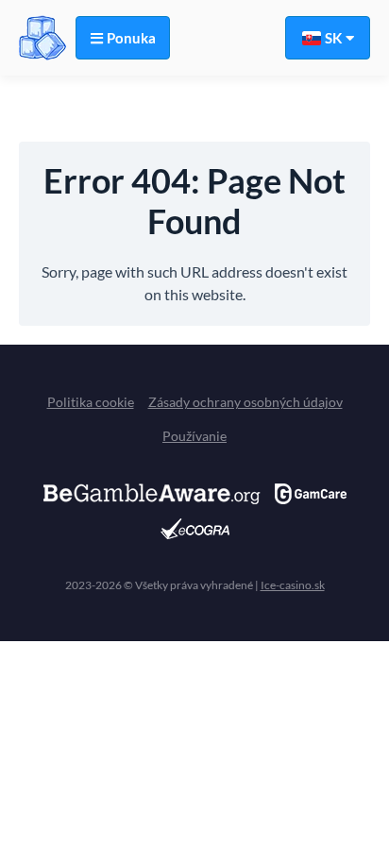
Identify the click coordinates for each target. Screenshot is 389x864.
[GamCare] (311, 493)
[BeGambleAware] (152, 493)
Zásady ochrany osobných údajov (245, 402)
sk (333, 37)
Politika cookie (90, 402)
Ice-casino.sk (293, 585)
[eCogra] (195, 528)
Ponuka (131, 37)
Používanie (194, 436)
